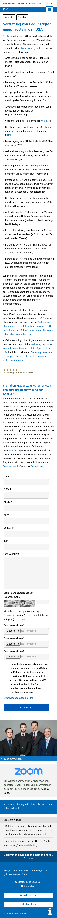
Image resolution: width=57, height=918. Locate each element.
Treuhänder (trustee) (32, 48)
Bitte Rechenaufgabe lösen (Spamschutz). (18, 594)
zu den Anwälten (13, 758)
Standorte (37, 466)
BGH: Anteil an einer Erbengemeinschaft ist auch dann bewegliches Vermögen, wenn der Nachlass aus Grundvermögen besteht (28, 830)
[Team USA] (28, 737)
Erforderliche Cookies (29, 882)
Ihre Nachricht (11, 553)
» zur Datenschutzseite (15, 913)
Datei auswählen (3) (14, 651)
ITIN (8, 135)
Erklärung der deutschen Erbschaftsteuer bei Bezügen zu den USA (27, 348)
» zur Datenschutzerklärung (18, 697)
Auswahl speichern (28, 895)
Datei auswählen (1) (14, 625)
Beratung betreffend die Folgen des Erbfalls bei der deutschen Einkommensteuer (28, 356)
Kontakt (9, 17)
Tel (6, 541)
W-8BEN (45, 120)
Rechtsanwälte (12, 466)
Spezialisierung (8, 3)
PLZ (6, 515)
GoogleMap (30, 886)
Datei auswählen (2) (14, 638)
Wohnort (9, 528)
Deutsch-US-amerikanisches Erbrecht (33, 3)
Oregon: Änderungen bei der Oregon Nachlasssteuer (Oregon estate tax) (27, 843)
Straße (8, 502)
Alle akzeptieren (28, 904)
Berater (22, 17)
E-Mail (8, 489)
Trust (10, 36)
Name (7, 476)
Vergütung (15, 450)
